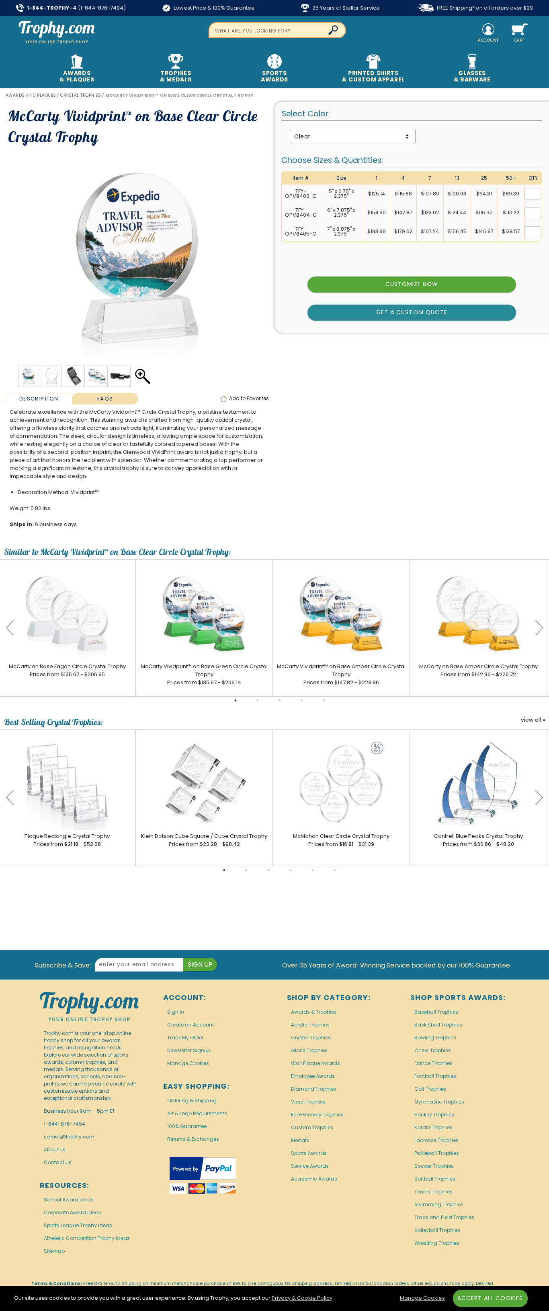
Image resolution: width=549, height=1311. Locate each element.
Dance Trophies (433, 1063)
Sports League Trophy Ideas (78, 1225)
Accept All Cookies (490, 1298)
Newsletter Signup (189, 1050)
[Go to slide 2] (258, 701)
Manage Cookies (188, 1063)
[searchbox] (277, 30)
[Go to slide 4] (302, 701)
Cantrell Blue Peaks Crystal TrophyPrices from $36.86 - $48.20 (478, 840)
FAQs (105, 398)
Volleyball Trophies (437, 1230)
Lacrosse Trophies (436, 1140)
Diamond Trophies (313, 1088)
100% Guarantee (187, 1126)
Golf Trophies (430, 1088)
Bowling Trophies (435, 1037)
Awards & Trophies (314, 1011)
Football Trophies (435, 1076)
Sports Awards (309, 1153)
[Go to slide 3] (280, 701)
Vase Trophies (308, 1101)
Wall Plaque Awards (315, 1063)
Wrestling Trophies (436, 1243)
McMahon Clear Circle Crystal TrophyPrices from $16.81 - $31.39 (341, 840)
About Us (55, 1149)
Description (38, 398)
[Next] (539, 628)
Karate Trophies (433, 1127)
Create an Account (190, 1024)
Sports (274, 76)
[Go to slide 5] (324, 701)
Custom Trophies (312, 1127)
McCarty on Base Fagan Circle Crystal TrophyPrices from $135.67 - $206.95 (67, 670)
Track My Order (185, 1037)
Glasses (472, 76)
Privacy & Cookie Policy (302, 1298)
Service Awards (310, 1166)
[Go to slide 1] (235, 701)
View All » (533, 720)
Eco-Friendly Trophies (317, 1114)
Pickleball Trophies (436, 1153)
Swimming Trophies (438, 1204)
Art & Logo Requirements (197, 1113)
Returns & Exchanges (193, 1139)
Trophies (176, 76)
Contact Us (58, 1162)
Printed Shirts (373, 76)
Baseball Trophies (436, 1011)
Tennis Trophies (433, 1191)
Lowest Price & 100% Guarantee (213, 8)
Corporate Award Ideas (72, 1212)
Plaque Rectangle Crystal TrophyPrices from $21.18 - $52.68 (67, 840)
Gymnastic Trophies (439, 1101)
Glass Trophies (309, 1050)
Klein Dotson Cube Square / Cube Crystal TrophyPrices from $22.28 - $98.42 (204, 840)
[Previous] (10, 628)
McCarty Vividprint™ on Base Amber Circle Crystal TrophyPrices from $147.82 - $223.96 (341, 674)
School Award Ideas (69, 1199)
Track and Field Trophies (444, 1217)
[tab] (39, 398)
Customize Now (411, 284)
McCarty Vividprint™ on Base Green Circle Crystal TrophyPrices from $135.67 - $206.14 (204, 674)
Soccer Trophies (434, 1166)
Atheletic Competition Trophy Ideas (87, 1238)
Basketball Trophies (438, 1024)
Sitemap (54, 1251)
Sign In (175, 1011)
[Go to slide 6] (335, 870)
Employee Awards (313, 1076)
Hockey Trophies (434, 1114)
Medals (300, 1140)
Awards (76, 76)
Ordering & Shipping (192, 1100)
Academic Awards (314, 1178)
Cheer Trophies (432, 1050)
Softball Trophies (434, 1178)
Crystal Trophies (311, 1037)
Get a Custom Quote (411, 312)
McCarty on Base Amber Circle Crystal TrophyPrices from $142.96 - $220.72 (478, 670)
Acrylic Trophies (310, 1024)
